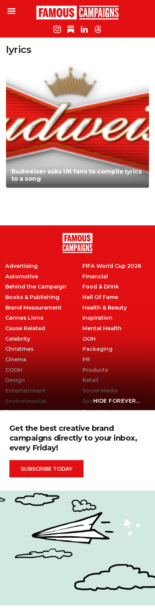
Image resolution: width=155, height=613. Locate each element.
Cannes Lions (24, 318)
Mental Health (102, 328)
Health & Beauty (104, 308)
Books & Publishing (32, 297)
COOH (13, 370)
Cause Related (25, 328)
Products (95, 370)
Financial (95, 276)
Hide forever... (116, 400)
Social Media (100, 391)
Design (15, 380)
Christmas (19, 349)
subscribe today (46, 468)
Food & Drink (100, 287)
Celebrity (17, 339)
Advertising (21, 266)
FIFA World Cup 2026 (111, 266)
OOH (89, 339)
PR (86, 359)
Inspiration (97, 318)
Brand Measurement (33, 308)
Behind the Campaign (35, 287)
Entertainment (25, 391)
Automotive (21, 276)
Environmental (25, 401)
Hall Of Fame (100, 297)
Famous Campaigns (77, 12)
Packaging (97, 349)
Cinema (15, 359)
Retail (90, 380)
